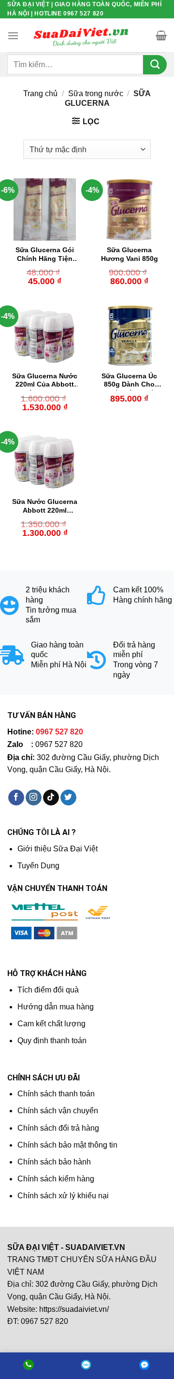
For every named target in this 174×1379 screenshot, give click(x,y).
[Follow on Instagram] (34, 798)
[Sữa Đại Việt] (81, 35)
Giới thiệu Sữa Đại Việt (57, 849)
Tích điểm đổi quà (48, 990)
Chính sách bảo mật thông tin (67, 1145)
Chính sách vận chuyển (57, 1110)
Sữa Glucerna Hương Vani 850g (129, 254)
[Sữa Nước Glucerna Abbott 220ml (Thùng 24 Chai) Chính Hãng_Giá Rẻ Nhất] (45, 461)
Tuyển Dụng (38, 866)
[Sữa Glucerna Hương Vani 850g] (129, 209)
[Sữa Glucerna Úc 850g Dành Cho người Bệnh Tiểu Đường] (129, 335)
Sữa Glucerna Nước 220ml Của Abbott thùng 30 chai (44, 381)
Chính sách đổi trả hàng (58, 1128)
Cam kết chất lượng (51, 1024)
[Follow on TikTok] (51, 798)
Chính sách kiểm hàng (55, 1179)
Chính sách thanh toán (56, 1094)
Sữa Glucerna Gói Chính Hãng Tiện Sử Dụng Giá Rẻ (44, 255)
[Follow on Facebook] (16, 798)
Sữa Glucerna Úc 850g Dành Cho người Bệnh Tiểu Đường (130, 381)
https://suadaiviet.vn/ (74, 1309)
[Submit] (155, 64)
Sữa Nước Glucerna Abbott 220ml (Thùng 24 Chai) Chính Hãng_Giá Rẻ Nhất (44, 507)
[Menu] (13, 35)
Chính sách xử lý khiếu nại (63, 1196)
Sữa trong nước (95, 93)
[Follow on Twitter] (68, 798)
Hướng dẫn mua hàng (55, 1007)
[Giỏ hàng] (161, 35)
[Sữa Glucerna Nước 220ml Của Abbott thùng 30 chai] (45, 335)
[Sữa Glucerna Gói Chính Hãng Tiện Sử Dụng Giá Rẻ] (45, 209)
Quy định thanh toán (52, 1040)
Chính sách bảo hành (54, 1162)
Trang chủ (40, 93)
